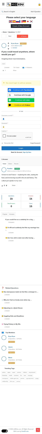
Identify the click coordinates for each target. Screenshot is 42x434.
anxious (19, 372)
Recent (16, 164)
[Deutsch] (24, 21)
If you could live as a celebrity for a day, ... (20, 219)
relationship (5, 381)
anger (13, 372)
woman (18, 381)
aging (9, 372)
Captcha (4, 131)
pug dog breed (29, 378)
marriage (30, 375)
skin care (12, 381)
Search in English (9, 11)
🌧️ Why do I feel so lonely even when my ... (17, 300)
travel (3, 63)
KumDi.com (25, 431)
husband (16, 375)
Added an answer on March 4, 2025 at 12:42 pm (19, 171)
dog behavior (32, 372)
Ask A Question (35, 11)
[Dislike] (8, 48)
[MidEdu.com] (16, 4)
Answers (11, 214)
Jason (10, 347)
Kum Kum (11, 336)
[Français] (21, 21)
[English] (10, 21)
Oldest (10, 164)
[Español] (14, 21)
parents (22, 378)
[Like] (8, 42)
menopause (5, 378)
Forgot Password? (35, 143)
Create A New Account (21, 26)
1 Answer (11, 232)
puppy (37, 378)
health (10, 375)
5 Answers (11, 222)
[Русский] (17, 21)
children (25, 372)
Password (5, 123)
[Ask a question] (38, 430)
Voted (4, 164)
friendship (4, 375)
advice (4, 372)
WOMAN (15, 47)
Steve (10, 357)
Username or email (7, 115)
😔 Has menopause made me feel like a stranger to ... (20, 292)
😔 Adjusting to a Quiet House (12, 308)
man (25, 375)
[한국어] (31, 21)
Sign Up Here (27, 152)
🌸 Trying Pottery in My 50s (11, 324)
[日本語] (28, 21)
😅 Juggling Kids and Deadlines (13, 316)
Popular (5, 214)
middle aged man (14, 378)
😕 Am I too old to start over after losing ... (20, 238)
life (21, 375)
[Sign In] (39, 4)
